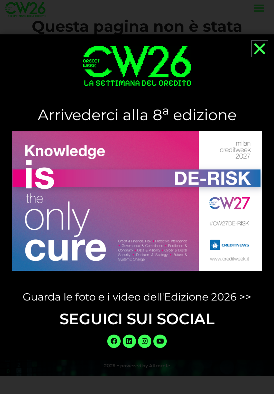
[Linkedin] (129, 341)
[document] (137, 197)
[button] (259, 48)
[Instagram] (144, 341)
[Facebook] (114, 341)
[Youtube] (160, 341)
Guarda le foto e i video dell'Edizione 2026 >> (137, 296)
